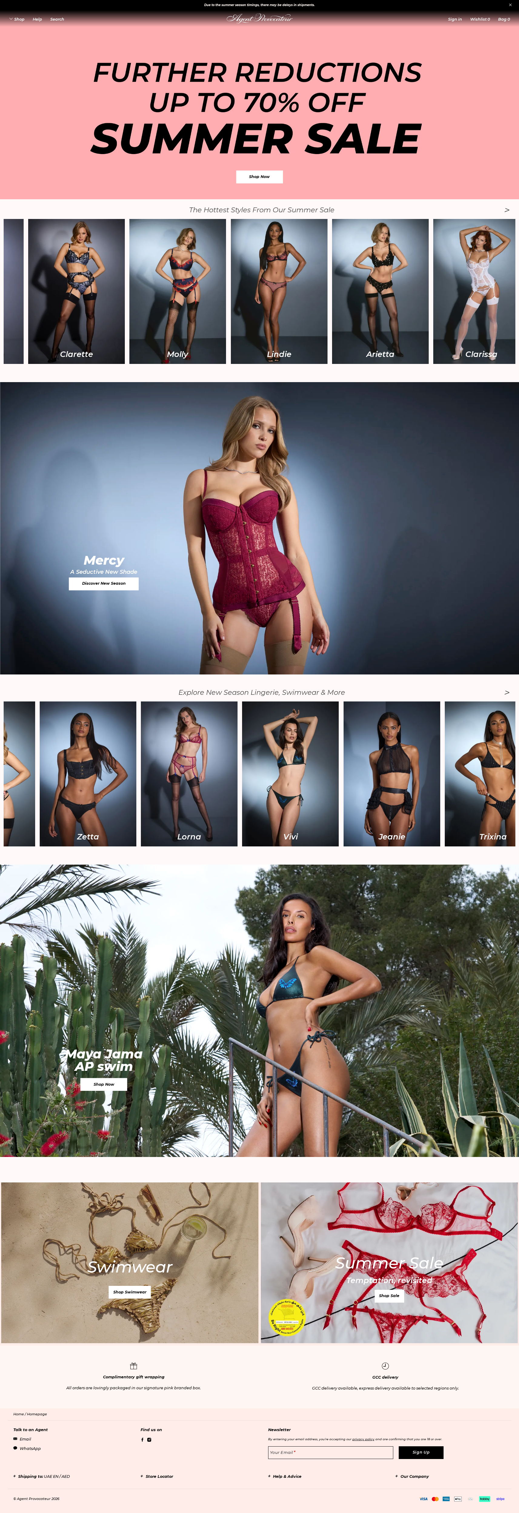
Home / (20, 1414)
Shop (19, 19)
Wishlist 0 (480, 19)
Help (37, 19)
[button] (455, 19)
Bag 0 (504, 19)
